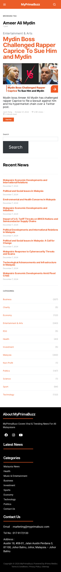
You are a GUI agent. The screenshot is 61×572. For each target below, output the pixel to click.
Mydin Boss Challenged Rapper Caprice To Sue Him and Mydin (30, 47)
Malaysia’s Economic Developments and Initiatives (25, 209)
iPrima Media (51, 563)
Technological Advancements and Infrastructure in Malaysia (29, 263)
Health (6, 339)
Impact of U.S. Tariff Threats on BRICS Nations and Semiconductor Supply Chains (30, 220)
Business (7, 299)
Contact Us (9, 508)
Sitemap (45, 567)
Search (6, 134)
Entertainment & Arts (17, 33)
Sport (5, 386)
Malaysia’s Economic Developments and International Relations (25, 181)
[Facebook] (6, 435)
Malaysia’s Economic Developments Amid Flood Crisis (29, 274)
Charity (6, 307)
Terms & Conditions (20, 567)
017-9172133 (20, 533)
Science (7, 378)
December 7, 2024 (10, 186)
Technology (8, 394)
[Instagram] (13, 435)
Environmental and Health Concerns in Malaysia (29, 199)
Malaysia (7, 355)
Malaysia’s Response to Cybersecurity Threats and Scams (28, 252)
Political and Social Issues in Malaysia (23, 190)
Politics (6, 370)
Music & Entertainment (15, 476)
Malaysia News (12, 466)
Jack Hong (7, 112)
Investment (8, 347)
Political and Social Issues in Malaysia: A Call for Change (29, 241)
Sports (7, 490)
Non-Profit (8, 363)
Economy (7, 315)
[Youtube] (20, 435)
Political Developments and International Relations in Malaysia (30, 231)
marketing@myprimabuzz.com (31, 526)
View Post (8, 119)
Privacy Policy (35, 567)
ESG (5, 331)
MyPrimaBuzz (30, 4)
